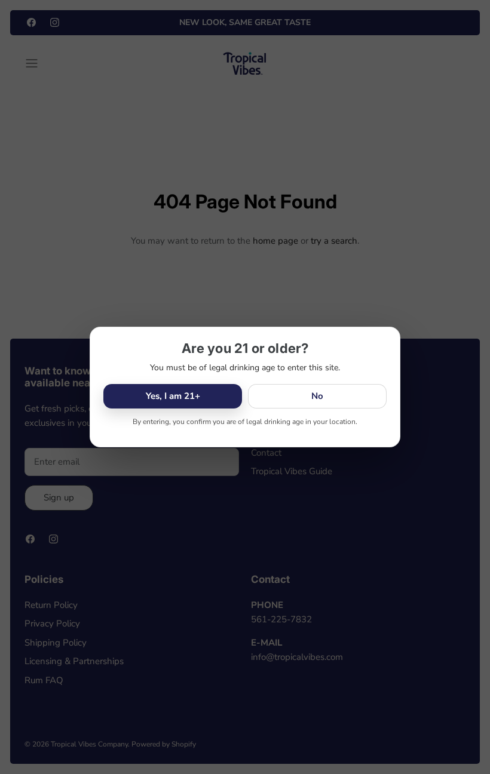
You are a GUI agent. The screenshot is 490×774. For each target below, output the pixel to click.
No (317, 396)
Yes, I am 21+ (173, 396)
